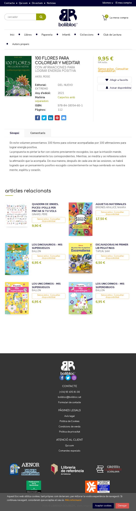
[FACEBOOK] (62, 377)
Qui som (23, 3)
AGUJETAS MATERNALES (111, 204)
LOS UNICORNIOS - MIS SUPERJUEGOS (46, 285)
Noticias (51, 3)
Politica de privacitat (69, 431)
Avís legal (69, 416)
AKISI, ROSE (42, 76)
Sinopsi (14, 133)
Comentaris (37, 133)
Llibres (28, 34)
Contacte (9, 3)
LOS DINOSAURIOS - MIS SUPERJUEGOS (47, 246)
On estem (37, 3)
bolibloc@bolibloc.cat (69, 397)
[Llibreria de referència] (67, 469)
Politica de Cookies (70, 421)
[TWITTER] (68, 377)
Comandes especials (69, 450)
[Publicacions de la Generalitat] (33, 487)
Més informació (73, 500)
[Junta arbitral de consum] (97, 487)
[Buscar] (41, 16)
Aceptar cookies (103, 505)
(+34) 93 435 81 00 (69, 392)
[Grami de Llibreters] (110, 469)
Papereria (47, 34)
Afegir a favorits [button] (118, 80)
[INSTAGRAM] (74, 377)
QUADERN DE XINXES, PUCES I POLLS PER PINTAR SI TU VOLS (45, 207)
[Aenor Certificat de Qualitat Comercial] (25, 469)
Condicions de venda (69, 426)
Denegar (122, 505)
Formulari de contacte (69, 402)
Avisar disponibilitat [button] (120, 88)
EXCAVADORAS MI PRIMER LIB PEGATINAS (112, 246)
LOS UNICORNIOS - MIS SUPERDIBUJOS (110, 285)
